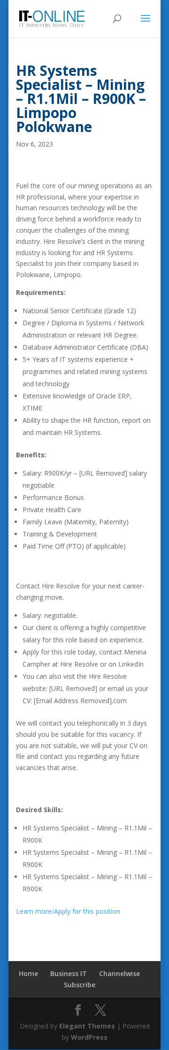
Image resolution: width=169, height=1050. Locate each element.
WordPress (89, 1037)
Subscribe (79, 984)
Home (28, 973)
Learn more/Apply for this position (68, 911)
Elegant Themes (87, 1025)
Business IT (68, 973)
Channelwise (119, 973)
